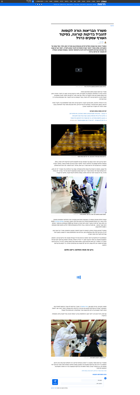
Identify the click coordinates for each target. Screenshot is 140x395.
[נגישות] (2, 1)
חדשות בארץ (83, 4)
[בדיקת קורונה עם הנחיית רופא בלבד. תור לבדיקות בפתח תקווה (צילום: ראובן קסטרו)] (78, 141)
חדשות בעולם (70, 4)
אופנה (50, 1)
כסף (75, 1)
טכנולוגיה (56, 1)
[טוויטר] (37, 4)
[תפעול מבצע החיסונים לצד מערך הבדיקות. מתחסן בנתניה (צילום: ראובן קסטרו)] (78, 196)
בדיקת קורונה (90, 370)
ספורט (93, 1)
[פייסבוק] (35, 4)
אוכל (71, 1)
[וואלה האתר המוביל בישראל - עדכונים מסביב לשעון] (103, 1)
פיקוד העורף (103, 370)
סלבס (79, 1)
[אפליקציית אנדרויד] (42, 4)
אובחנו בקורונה (59, 221)
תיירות (61, 1)
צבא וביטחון (89, 4)
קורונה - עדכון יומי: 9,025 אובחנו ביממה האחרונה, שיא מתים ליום (87, 113)
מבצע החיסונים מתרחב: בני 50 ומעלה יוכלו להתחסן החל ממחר (87, 118)
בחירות (88, 1)
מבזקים (94, 4)
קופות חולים (84, 370)
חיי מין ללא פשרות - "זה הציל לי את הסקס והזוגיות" (91, 120)
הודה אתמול (84, 306)
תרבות (83, 1)
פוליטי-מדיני (76, 4)
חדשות (98, 1)
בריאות (66, 1)
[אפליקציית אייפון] (40, 4)
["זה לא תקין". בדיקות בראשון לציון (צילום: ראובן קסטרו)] (78, 339)
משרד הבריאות (97, 370)
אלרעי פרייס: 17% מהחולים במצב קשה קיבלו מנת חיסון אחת (88, 116)
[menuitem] (97, 1)
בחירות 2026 (63, 4)
